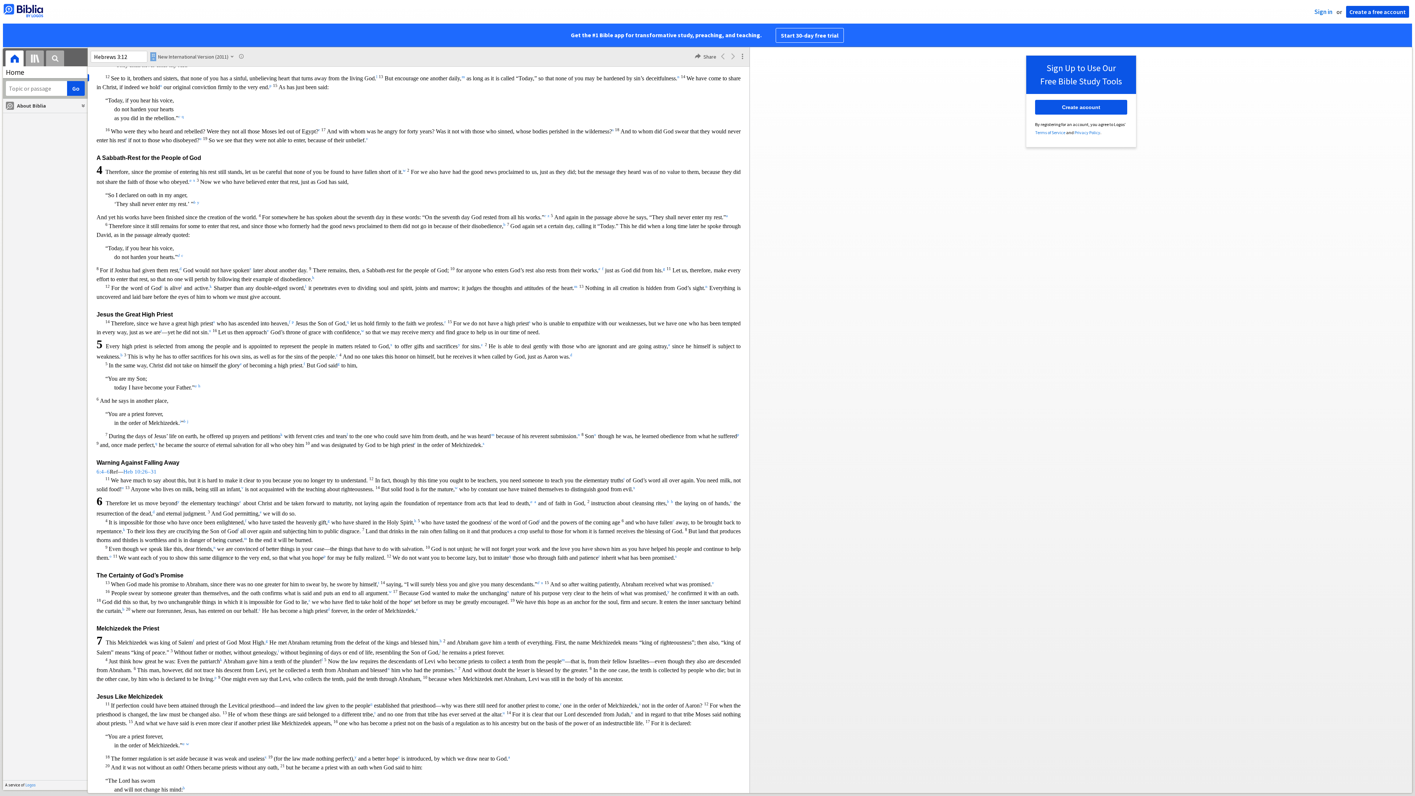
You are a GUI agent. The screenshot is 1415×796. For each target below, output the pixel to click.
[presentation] (15, 59)
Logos (30, 785)
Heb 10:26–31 (140, 472)
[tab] (15, 59)
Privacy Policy (1087, 132)
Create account (1081, 107)
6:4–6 (103, 472)
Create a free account (1377, 11)
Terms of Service (1050, 132)
